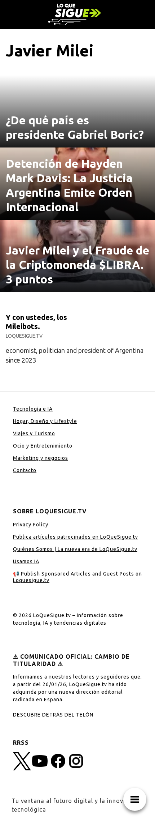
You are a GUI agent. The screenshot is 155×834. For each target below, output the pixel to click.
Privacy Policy (30, 524)
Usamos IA (26, 561)
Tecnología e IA (33, 409)
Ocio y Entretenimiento (42, 446)
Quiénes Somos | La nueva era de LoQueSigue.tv (75, 549)
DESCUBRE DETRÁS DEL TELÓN (53, 715)
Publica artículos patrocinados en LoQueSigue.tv (75, 537)
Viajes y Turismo (34, 433)
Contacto (24, 470)
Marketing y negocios (40, 458)
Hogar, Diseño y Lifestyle (45, 421)
